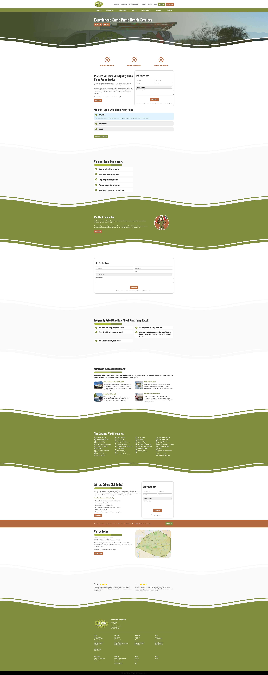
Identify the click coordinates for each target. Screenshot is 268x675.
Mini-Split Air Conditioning (144, 444)
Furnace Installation (143, 448)
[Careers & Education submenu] (139, 4)
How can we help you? (140, 90)
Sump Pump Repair (122, 444)
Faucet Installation (101, 437)
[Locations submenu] (152, 4)
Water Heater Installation (102, 450)
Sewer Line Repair (122, 441)
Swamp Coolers (121, 450)
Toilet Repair (99, 452)
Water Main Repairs (101, 453)
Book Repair (98, 100)
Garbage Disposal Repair (103, 439)
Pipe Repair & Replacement (103, 444)
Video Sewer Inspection (123, 443)
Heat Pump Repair (163, 439)
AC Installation (141, 437)
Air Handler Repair (142, 443)
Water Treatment (100, 455)
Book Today (98, 515)
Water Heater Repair (122, 452)
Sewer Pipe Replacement (123, 453)
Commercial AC (162, 453)
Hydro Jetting (120, 439)
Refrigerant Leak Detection (145, 446)
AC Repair (140, 439)
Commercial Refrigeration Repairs (165, 451)
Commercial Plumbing (164, 455)
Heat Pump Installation (164, 437)
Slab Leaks (99, 448)
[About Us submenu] (119, 4)
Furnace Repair (142, 450)
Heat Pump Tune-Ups (163, 441)
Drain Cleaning (121, 437)
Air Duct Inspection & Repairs (166, 444)
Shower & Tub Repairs (102, 446)
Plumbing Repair (100, 443)
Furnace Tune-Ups (142, 452)
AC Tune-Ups (141, 441)
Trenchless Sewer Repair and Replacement (124, 447)
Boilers (160, 448)
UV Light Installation (163, 446)
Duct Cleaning (162, 443)
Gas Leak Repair (100, 441)
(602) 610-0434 (98, 553)
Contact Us (106, 25)
